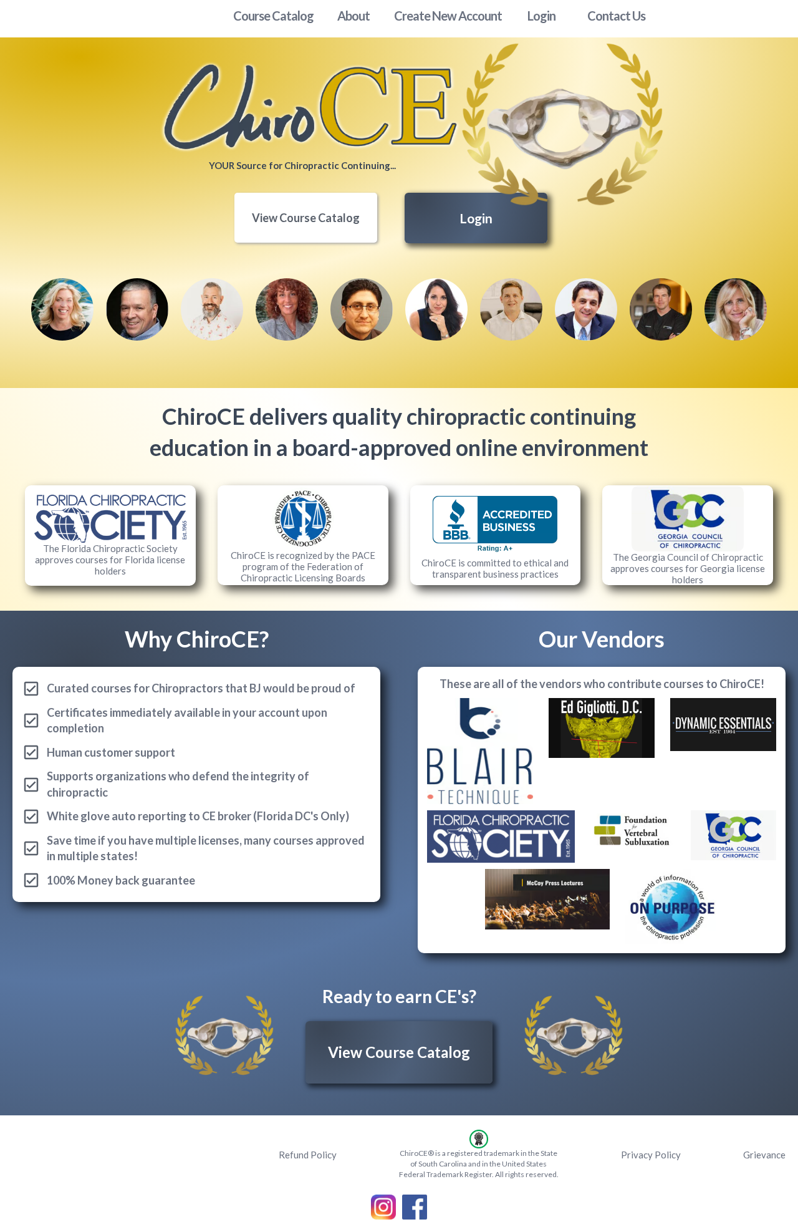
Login (476, 218)
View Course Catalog (306, 218)
